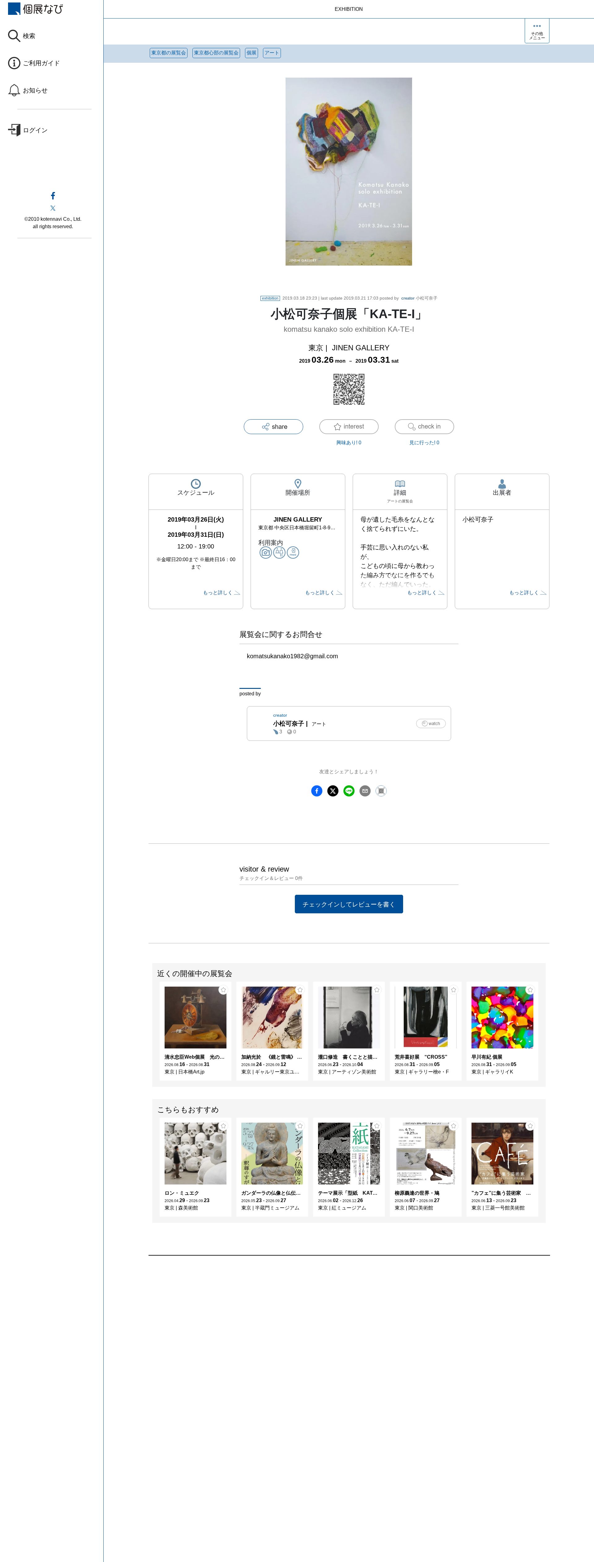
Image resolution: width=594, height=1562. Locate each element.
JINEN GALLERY (361, 348)
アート (272, 52)
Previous (152, 1034)
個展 (251, 52)
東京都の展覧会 (168, 52)
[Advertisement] (334, 1325)
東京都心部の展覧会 (216, 52)
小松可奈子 (419, 298)
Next (545, 1034)
